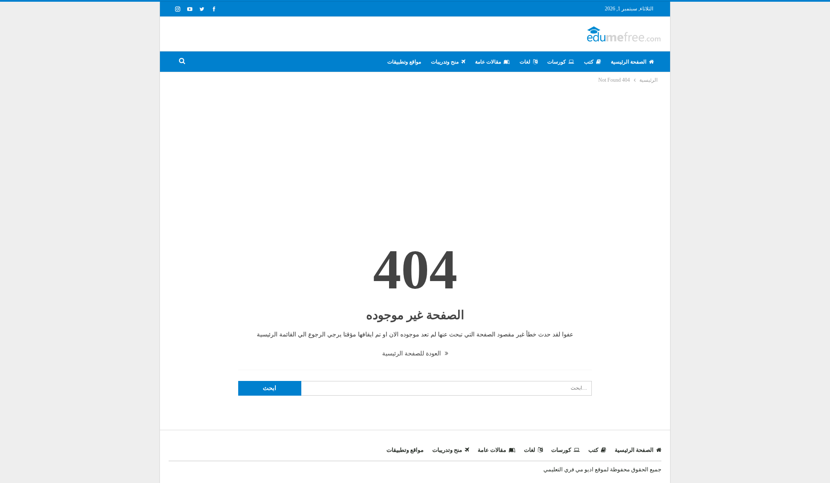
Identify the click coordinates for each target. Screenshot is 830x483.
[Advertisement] (415, 149)
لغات (525, 62)
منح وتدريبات (445, 62)
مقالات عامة (488, 62)
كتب (589, 62)
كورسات (556, 62)
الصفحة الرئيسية (628, 62)
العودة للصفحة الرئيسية (412, 353)
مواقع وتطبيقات (404, 62)
